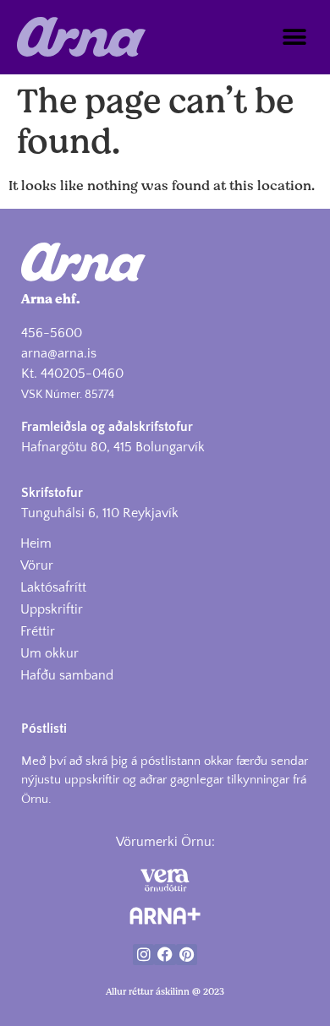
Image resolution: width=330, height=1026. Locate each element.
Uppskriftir (51, 609)
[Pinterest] (186, 954)
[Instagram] (143, 954)
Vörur (36, 565)
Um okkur (49, 653)
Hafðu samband (66, 675)
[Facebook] (164, 954)
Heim (36, 543)
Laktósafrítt (53, 587)
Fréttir (37, 631)
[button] (294, 37)
